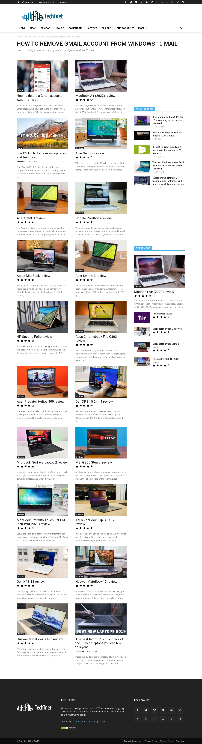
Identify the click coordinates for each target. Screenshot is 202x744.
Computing (75, 28)
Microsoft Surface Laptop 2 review (42, 462)
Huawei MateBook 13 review (96, 581)
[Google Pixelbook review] (101, 198)
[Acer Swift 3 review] (42, 198)
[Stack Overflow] (177, 2)
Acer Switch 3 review (90, 276)
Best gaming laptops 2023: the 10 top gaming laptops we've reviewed (168, 120)
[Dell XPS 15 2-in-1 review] (101, 382)
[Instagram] (151, 2)
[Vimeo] (136, 2)
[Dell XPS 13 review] (42, 562)
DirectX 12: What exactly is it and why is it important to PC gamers (166, 150)
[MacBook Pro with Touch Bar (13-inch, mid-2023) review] (42, 500)
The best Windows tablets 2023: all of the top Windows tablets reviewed (168, 165)
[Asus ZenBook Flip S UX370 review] (101, 500)
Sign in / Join (64, 2)
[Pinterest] (141, 2)
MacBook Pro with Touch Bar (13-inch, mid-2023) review (41, 522)
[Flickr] (167, 2)
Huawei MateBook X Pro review (40, 639)
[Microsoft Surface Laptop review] (142, 347)
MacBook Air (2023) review (95, 96)
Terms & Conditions (133, 741)
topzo (102, 721)
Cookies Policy (166, 741)
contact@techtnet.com (84, 721)
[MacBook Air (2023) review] (101, 76)
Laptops (92, 28)
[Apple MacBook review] (42, 256)
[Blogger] (183, 2)
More (141, 28)
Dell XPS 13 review (31, 581)
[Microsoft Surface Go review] (142, 331)
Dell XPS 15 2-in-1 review (94, 401)
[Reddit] (162, 2)
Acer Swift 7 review (89, 153)
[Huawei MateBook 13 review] (101, 562)
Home (22, 28)
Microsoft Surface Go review (167, 329)
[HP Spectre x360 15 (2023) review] (142, 361)
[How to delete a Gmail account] (42, 76)
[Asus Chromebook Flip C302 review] (101, 317)
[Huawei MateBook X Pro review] (42, 619)
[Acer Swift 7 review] (101, 133)
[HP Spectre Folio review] (42, 317)
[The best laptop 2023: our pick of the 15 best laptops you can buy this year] (101, 619)
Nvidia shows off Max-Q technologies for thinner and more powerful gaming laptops (168, 181)
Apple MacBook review (33, 276)
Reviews (45, 28)
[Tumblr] (156, 2)
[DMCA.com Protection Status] (69, 728)
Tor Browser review (162, 313)
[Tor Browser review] (142, 317)
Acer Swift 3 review (31, 218)
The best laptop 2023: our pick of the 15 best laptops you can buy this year (99, 643)
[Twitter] (130, 2)
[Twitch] (172, 2)
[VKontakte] (146, 2)
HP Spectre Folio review (34, 337)
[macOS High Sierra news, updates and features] (42, 133)
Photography (125, 28)
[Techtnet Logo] (35, 711)
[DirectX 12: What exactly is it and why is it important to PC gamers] (142, 149)
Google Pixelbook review (93, 218)
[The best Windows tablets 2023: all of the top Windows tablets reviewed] (142, 167)
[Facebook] (125, 2)
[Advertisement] (159, 219)
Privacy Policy (151, 741)
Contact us (180, 741)
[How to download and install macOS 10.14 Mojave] (142, 135)
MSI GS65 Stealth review (93, 462)
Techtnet (21, 100)
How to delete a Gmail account (39, 96)
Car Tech (106, 28)
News (33, 28)
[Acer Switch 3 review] (101, 256)
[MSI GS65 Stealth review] (101, 442)
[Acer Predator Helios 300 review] (42, 382)
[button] (181, 28)
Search (28, 36)
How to (59, 28)
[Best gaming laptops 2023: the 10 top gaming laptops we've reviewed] (142, 121)
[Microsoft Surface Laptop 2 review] (42, 442)
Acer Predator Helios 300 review (40, 401)
